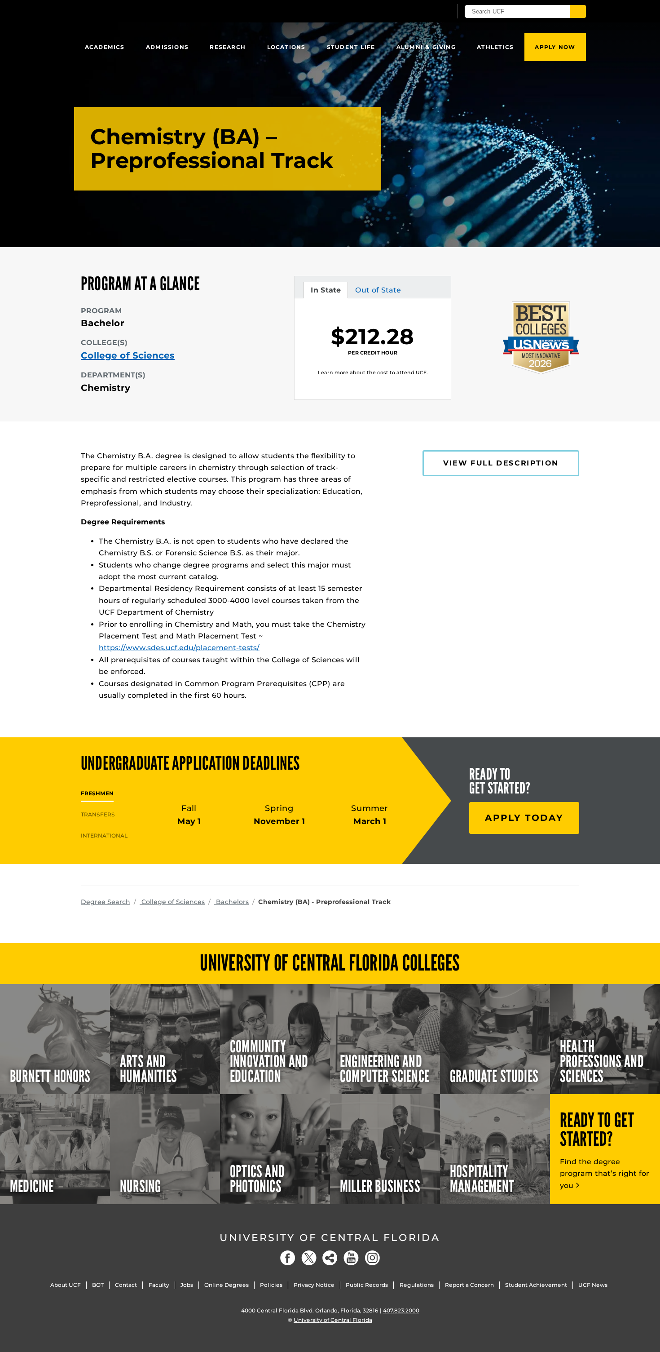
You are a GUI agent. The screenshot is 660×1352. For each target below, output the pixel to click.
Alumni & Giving (426, 47)
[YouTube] (351, 1257)
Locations (286, 47)
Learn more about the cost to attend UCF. (373, 372)
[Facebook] (287, 1257)
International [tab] (104, 835)
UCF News (592, 1284)
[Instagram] (372, 1257)
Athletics (495, 47)
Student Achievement (536, 1284)
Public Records (367, 1284)
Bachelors (231, 902)
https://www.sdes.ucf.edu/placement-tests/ (179, 647)
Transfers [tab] (98, 814)
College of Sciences (128, 355)
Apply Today (524, 817)
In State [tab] (325, 292)
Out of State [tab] (378, 292)
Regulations (417, 1284)
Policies (271, 1284)
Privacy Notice (314, 1284)
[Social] (330, 1257)
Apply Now (555, 47)
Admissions (167, 47)
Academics (105, 47)
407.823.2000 (401, 1310)
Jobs (186, 1284)
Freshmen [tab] (97, 793)
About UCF (65, 1284)
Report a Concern (469, 1284)
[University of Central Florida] (146, 11)
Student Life (351, 47)
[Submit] (578, 11)
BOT (98, 1284)
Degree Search (105, 902)
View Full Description (501, 463)
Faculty (159, 1284)
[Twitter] (309, 1257)
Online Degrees (226, 1284)
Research (228, 47)
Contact (126, 1284)
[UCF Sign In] (423, 11)
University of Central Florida (330, 1238)
